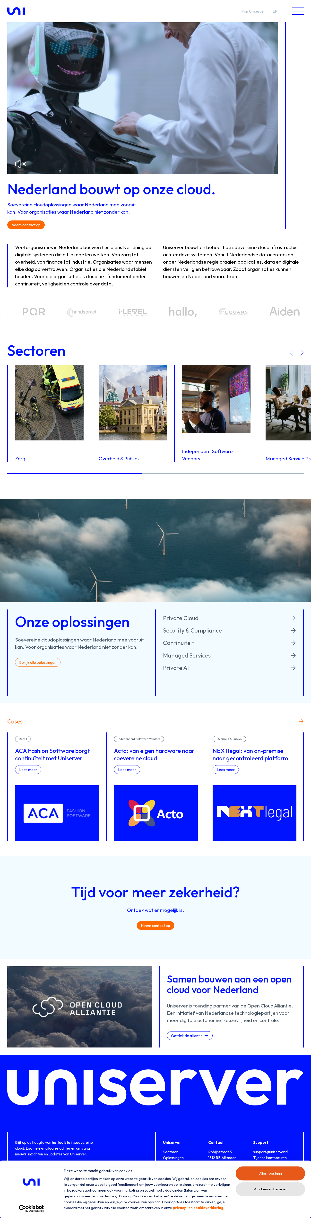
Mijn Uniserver (253, 11)
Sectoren (170, 1151)
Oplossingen (173, 1157)
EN (274, 11)
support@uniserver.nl (270, 1151)
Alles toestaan (270, 1173)
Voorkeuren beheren (270, 1189)
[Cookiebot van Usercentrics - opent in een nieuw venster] (31, 1208)
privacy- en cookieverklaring (198, 1207)
